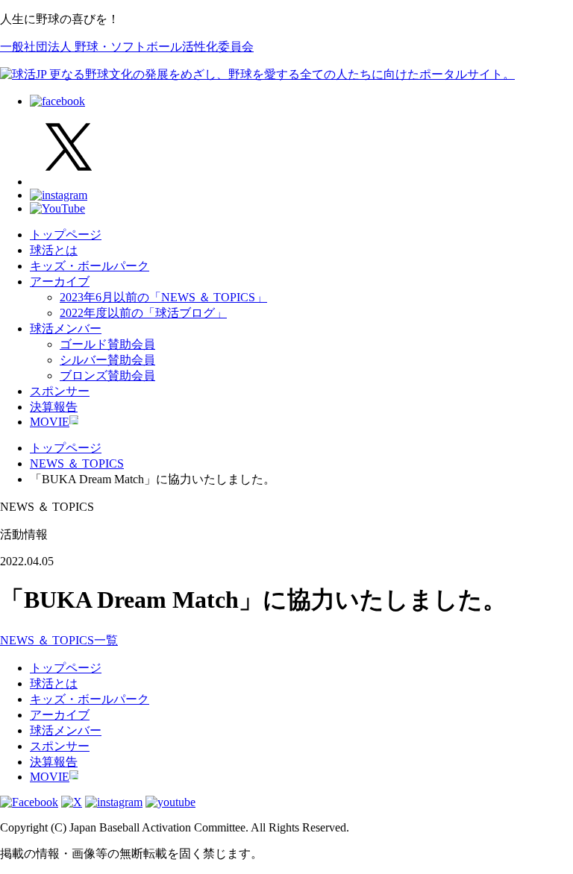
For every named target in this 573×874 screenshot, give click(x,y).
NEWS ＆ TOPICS (77, 463)
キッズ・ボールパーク (89, 266)
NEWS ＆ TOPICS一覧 (59, 640)
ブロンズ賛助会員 (107, 375)
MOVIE (49, 421)
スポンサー (60, 391)
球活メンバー (65, 328)
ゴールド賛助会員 (107, 344)
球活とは (54, 250)
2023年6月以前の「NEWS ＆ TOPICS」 (163, 297)
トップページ (65, 234)
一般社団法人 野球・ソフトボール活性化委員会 (127, 46)
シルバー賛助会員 (107, 359)
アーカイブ (60, 281)
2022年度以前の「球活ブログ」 (143, 312)
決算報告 (54, 406)
